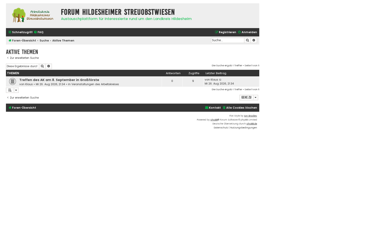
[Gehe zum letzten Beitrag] (220, 80)
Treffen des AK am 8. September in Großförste (59, 80)
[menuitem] (38, 32)
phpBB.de (252, 123)
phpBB (214, 119)
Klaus (29, 84)
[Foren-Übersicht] (32, 15)
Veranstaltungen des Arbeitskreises (95, 84)
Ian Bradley (250, 115)
